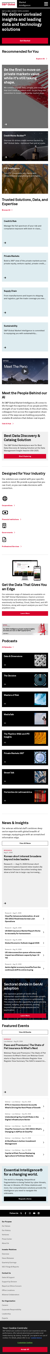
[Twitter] (21, 1213)
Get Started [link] (25, 40)
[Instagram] (30, 1213)
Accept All (25, 1349)
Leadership (6, 1314)
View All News (25, 843)
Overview (5, 1254)
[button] (25, 371)
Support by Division (9, 1282)
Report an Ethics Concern (11, 1286)
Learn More (25, 1016)
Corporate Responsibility (11, 1310)
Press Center (7, 1239)
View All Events (25, 1032)
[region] (25, 1337)
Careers (5, 1305)
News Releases (8, 1258)
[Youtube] (34, 1213)
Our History (6, 1230)
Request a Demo (25, 1199)
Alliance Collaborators (10, 1295)
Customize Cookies (24, 1343)
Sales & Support (8, 1277)
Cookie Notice (36, 1338)
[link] (25, 209)
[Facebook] (25, 1213)
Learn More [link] (25, 613)
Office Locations (8, 1290)
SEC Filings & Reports (10, 1267)
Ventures (5, 1235)
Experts (5, 1318)
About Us (5, 1243)
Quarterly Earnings (9, 1262)
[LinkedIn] (39, 1213)
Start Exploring (25, 456)
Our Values (6, 1226)
